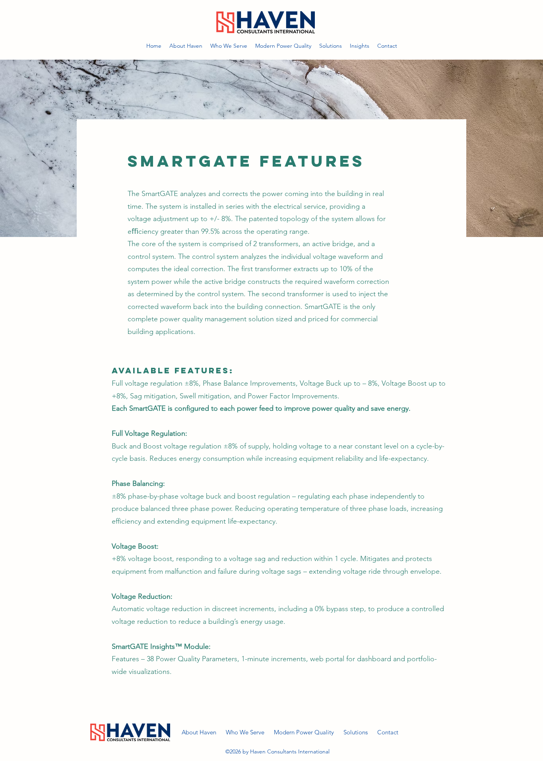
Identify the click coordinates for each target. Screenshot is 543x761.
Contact (396, 732)
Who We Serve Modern (261, 732)
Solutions (355, 732)
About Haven (204, 732)
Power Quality (319, 732)
